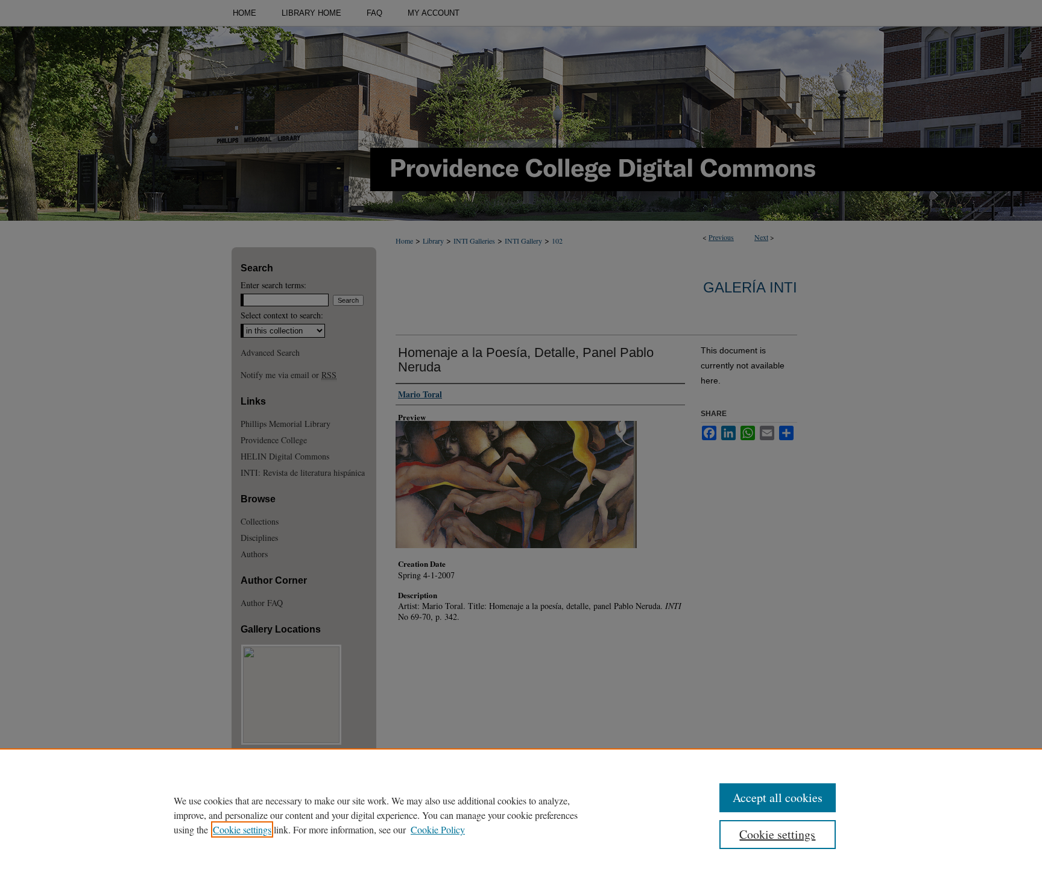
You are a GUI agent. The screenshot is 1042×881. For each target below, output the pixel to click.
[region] (521, 814)
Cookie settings (242, 829)
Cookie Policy (438, 829)
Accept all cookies (778, 797)
